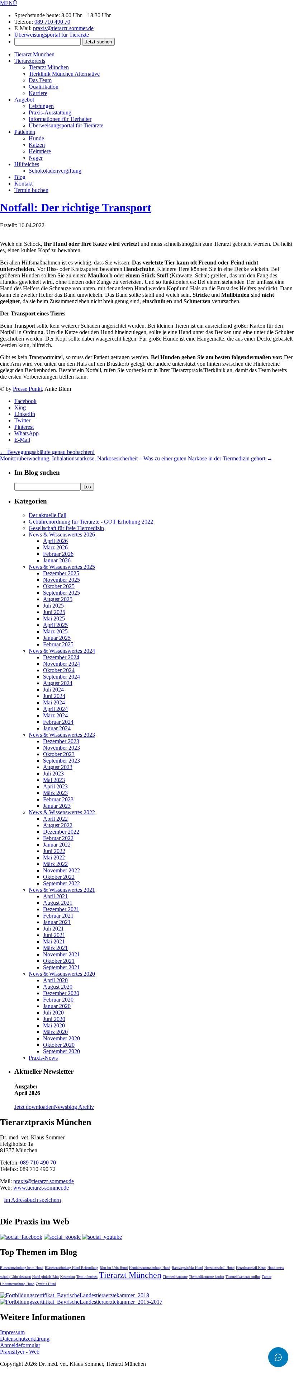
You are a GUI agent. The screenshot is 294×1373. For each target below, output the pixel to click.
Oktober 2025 (59, 586)
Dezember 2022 (61, 832)
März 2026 (55, 547)
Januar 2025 (57, 638)
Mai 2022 (54, 857)
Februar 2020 (58, 1000)
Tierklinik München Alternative (64, 74)
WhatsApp (26, 433)
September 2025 (61, 593)
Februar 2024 (58, 722)
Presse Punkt (27, 389)
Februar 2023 (58, 799)
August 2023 (57, 767)
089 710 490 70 (52, 22)
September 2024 (61, 677)
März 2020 (55, 1032)
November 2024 (61, 664)
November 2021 (61, 954)
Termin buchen (31, 190)
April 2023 (55, 786)
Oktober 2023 (59, 754)
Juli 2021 (53, 929)
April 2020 (55, 980)
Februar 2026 (58, 554)
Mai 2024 (54, 702)
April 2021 (55, 896)
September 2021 (61, 967)
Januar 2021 (57, 922)
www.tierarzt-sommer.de (41, 1188)
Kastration (67, 1277)
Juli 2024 (53, 689)
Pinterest (24, 427)
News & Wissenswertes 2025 (62, 567)
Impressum (12, 1332)
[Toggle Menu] (278, 1357)
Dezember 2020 (61, 993)
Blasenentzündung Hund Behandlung (71, 1268)
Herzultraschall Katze (251, 1268)
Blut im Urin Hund (114, 1268)
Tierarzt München (34, 54)
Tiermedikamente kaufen (206, 1277)
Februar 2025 (58, 644)
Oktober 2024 (59, 670)
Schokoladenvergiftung (55, 171)
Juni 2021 (54, 935)
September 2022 (61, 883)
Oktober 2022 (59, 877)
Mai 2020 (54, 1025)
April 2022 (55, 819)
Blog (19, 177)
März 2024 (55, 715)
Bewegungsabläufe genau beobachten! (47, 452)
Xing (20, 407)
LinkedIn (24, 414)
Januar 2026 (57, 560)
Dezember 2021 (61, 909)
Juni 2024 (54, 696)
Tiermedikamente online (243, 1277)
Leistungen (41, 106)
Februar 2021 (58, 916)
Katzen (37, 145)
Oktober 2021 (59, 961)
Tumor (266, 1277)
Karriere (38, 93)
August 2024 (57, 683)
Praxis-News (43, 1058)
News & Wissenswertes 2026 (62, 534)
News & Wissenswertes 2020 (62, 974)
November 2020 (61, 1038)
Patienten (24, 132)
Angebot (24, 100)
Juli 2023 (53, 773)
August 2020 (57, 987)
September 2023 (61, 761)
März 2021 (55, 948)
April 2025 (55, 625)
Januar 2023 (57, 806)
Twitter (22, 420)
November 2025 (61, 580)
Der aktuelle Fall (47, 515)
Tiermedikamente (175, 1277)
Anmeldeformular (20, 1345)
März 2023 (55, 793)
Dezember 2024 (61, 657)
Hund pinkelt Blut (45, 1277)
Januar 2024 (57, 728)
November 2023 (61, 748)
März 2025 (55, 631)
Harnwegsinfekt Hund (187, 1268)
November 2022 (61, 870)
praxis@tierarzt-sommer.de (63, 28)
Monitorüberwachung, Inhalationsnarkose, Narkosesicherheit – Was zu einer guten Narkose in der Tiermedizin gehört (136, 458)
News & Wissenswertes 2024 (62, 651)
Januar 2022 (57, 845)
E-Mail (22, 440)
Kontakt (23, 184)
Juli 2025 (53, 606)
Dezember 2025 (61, 573)
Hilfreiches (26, 164)
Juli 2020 (53, 1012)
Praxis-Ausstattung (50, 112)
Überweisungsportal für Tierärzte (51, 35)
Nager (36, 158)
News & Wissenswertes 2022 (62, 812)
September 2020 (61, 1051)
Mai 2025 (54, 618)
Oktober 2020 (59, 1045)
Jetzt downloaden (34, 1107)
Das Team (40, 80)
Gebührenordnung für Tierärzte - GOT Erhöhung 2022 (91, 522)
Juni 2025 (54, 612)
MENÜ (8, 3)
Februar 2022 (58, 838)
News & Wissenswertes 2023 (62, 735)
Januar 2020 (57, 1006)
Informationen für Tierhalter (60, 119)
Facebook (25, 401)
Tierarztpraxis (29, 61)
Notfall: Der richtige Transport (75, 207)
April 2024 (55, 709)
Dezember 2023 (61, 741)
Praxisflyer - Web (19, 1352)
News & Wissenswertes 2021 (62, 890)
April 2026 (55, 541)
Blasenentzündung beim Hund (21, 1268)
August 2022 (57, 825)
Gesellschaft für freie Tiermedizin (66, 528)
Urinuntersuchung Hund (17, 1284)
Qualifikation (43, 87)
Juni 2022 (54, 851)
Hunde (36, 138)
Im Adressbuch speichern (32, 1200)
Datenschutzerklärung (24, 1339)
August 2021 (57, 903)
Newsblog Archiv (74, 1107)
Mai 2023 (54, 780)
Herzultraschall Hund (219, 1268)
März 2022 (55, 864)
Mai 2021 (54, 941)
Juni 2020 (54, 1019)
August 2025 (57, 599)
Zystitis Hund (46, 1284)
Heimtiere (40, 151)
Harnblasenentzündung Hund (149, 1268)
